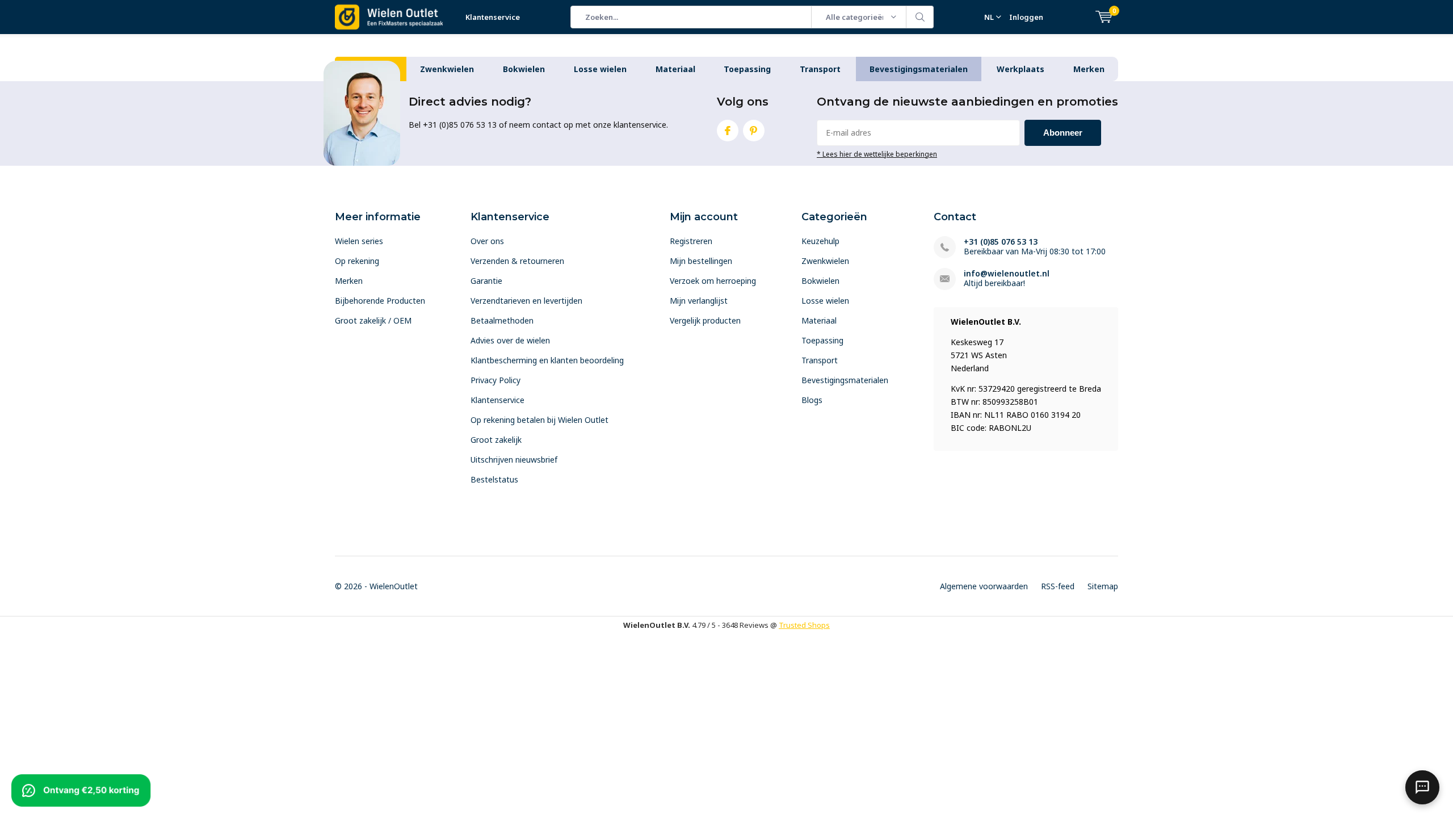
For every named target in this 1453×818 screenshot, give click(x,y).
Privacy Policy (495, 380)
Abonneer (1062, 132)
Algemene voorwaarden (984, 586)
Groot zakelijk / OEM (373, 320)
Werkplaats (1020, 69)
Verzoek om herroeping (713, 280)
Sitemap (1102, 586)
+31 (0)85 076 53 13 (1001, 241)
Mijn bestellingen (701, 260)
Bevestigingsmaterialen (919, 69)
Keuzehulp (820, 241)
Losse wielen (600, 69)
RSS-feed (1057, 586)
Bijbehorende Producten (380, 300)
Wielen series (359, 241)
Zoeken (920, 17)
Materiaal (675, 69)
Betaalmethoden (502, 320)
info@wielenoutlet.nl (1006, 273)
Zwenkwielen (447, 69)
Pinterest (754, 130)
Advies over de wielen (510, 340)
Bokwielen (524, 69)
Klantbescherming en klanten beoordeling (547, 360)
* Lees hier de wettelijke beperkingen (877, 153)
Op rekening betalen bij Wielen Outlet (539, 419)
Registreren (691, 241)
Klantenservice (492, 17)
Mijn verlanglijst (699, 300)
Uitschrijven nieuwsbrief (514, 459)
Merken (1089, 69)
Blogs (811, 400)
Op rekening (357, 260)
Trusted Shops (804, 625)
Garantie (486, 280)
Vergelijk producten (705, 320)
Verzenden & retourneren (517, 260)
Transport (820, 69)
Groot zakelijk (496, 439)
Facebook (727, 130)
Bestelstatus (494, 479)
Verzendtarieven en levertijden (526, 300)
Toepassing (747, 69)
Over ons (487, 241)
